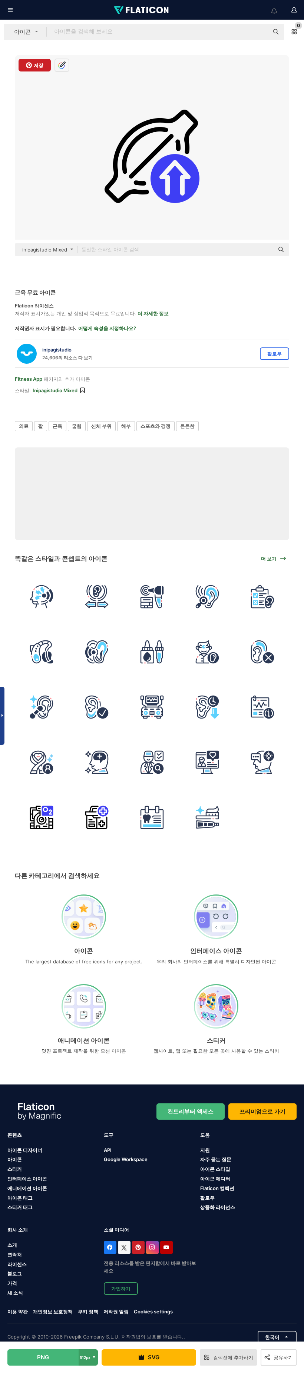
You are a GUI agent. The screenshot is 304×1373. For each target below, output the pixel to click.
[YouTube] (166, 1247)
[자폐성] (262, 762)
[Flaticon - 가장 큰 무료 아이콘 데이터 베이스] (142, 10)
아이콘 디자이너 (24, 1150)
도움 (205, 1135)
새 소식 (15, 1293)
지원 (205, 1150)
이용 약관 (17, 1311)
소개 (12, 1245)
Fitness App (28, 379)
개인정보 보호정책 (53, 1311)
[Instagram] (152, 1247)
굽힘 (77, 426)
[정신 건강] (96, 762)
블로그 (14, 1273)
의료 (24, 426)
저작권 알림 (116, 1311)
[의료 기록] (262, 707)
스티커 (14, 1169)
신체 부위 (101, 426)
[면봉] (41, 707)
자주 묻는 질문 (215, 1159)
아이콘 (14, 1159)
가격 (12, 1283)
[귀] (96, 707)
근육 (57, 426)
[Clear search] (259, 32)
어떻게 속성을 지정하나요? (107, 328)
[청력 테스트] (96, 596)
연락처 (14, 1254)
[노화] (207, 707)
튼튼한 (187, 426)
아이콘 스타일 (215, 1169)
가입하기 (120, 1289)
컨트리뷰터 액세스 (191, 1111)
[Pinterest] (138, 1247)
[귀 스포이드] (152, 652)
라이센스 (17, 1264)
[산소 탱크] (41, 817)
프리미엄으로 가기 (262, 1111)
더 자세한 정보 (153, 313)
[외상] (41, 596)
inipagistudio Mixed (55, 390)
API (108, 1150)
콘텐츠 (14, 1135)
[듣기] (96, 652)
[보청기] (41, 652)
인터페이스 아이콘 (27, 1179)
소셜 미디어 (116, 1230)
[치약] (207, 817)
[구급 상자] (96, 817)
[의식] (207, 762)
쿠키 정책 (88, 1311)
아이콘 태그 (20, 1198)
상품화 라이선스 (217, 1207)
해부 (126, 426)
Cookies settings (153, 1311)
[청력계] (152, 707)
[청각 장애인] (262, 652)
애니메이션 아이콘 (27, 1188)
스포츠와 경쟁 (156, 426)
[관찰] (207, 596)
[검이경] (152, 596)
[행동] (152, 762)
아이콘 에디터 (215, 1179)
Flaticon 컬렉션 (217, 1188)
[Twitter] (124, 1247)
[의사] (207, 652)
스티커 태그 (20, 1207)
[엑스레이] (152, 817)
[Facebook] (110, 1247)
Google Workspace (126, 1159)
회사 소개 (17, 1230)
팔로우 (207, 1198)
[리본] (41, 762)
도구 (108, 1135)
